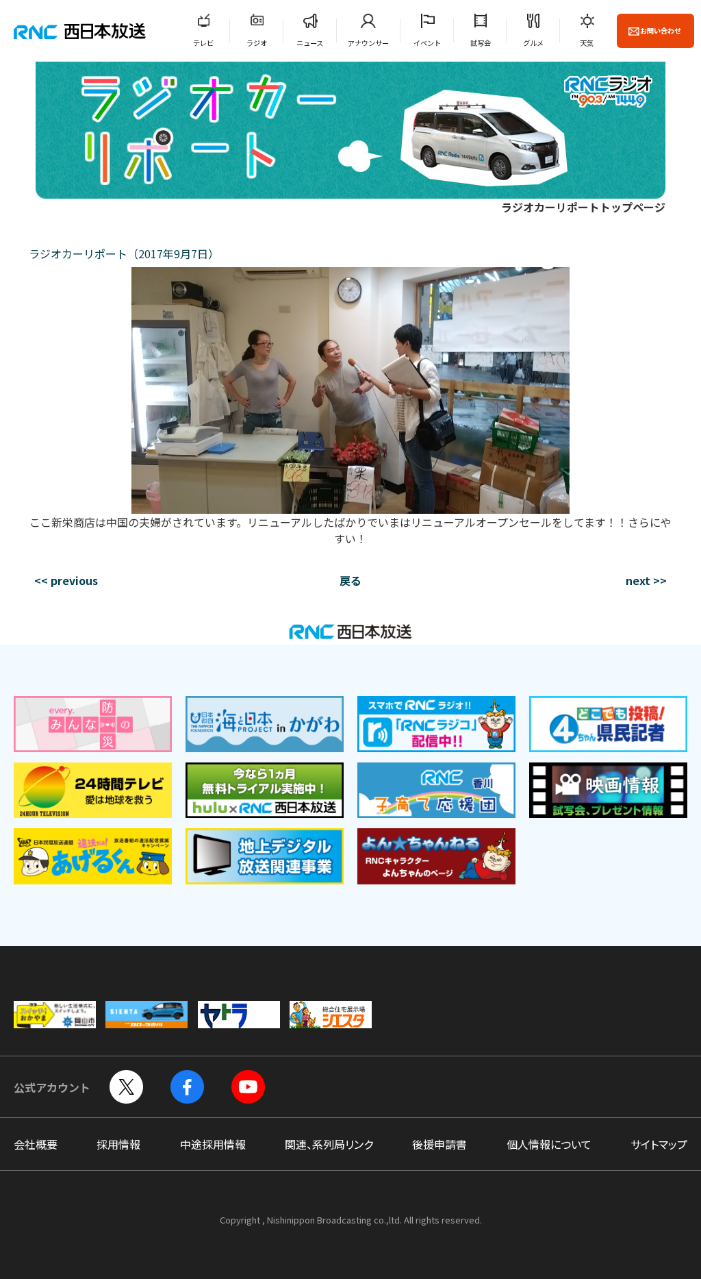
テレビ (203, 43)
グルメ (533, 43)
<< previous (66, 580)
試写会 (480, 43)
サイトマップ (658, 1144)
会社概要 (36, 1144)
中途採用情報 (213, 1144)
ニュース (309, 43)
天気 (587, 43)
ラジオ (256, 43)
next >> (646, 580)
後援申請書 (439, 1144)
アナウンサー (368, 43)
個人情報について (549, 1144)
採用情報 (118, 1144)
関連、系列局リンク (329, 1144)
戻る (350, 580)
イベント (427, 43)
